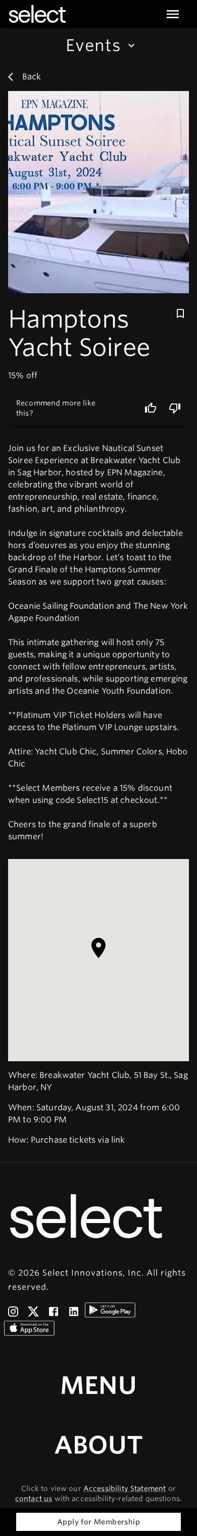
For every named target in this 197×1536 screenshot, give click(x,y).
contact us (34, 1499)
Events (94, 45)
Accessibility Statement (124, 1488)
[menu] (173, 14)
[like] (150, 408)
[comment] (175, 408)
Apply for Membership (98, 1522)
